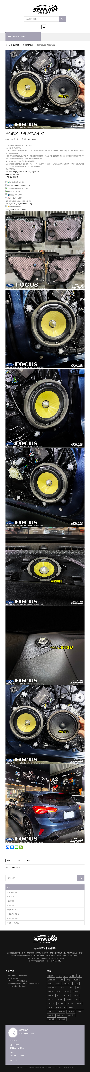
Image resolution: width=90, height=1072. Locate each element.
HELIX (67, 992)
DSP (62, 988)
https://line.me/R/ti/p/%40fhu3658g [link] (18, 204)
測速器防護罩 (13, 910)
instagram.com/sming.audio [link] (15, 209)
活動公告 (11, 905)
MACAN (66, 995)
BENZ (50, 984)
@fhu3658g (57, 961)
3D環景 (50, 976)
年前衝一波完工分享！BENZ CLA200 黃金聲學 (23, 983)
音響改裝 (51, 1019)
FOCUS (28, 860)
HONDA (75, 992)
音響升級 (71, 1015)
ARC (68, 980)
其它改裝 (11, 896)
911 (59, 976)
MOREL (60, 999)
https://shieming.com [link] (23, 185)
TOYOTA (51, 1003)
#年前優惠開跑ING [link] (11, 177)
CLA (76, 984)
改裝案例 (11, 901)
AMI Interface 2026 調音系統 (17, 981)
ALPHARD (51, 980)
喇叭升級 (62, 1011)
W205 (79, 1003)
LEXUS (50, 995)
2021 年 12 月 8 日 (11, 139)
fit (78, 988)
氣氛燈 (50, 1015)
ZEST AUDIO (60, 1007)
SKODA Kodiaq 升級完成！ (17, 986)
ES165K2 (10, 860)
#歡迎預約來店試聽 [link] (12, 174)
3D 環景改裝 (12, 892)
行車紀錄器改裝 (13, 914)
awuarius (32, 139)
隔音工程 (60, 1015)
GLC (58, 992)
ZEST (50, 1007)
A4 (65, 976)
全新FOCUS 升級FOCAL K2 (24, 133)
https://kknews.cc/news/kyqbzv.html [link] (26, 172)
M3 (58, 995)
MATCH (75, 995)
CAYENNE (67, 984)
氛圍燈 (80, 1011)
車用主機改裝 (13, 918)
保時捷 (71, 1007)
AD (79, 976)
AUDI (76, 980)
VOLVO (70, 1003)
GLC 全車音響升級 (14, 978)
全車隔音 (51, 1011)
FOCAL (20, 860)
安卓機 (71, 1011)
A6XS (72, 976)
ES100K (70, 988)
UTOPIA (61, 1003)
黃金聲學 (62, 1019)
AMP (61, 980)
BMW (58, 984)
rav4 (76, 999)
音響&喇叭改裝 (15, 867)
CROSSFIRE (52, 988)
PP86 (69, 999)
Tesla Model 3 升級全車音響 (17, 975)
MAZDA (51, 999)
